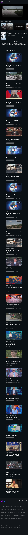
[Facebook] (19, 500)
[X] (26, 500)
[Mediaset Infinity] (2, 2)
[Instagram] (23, 500)
